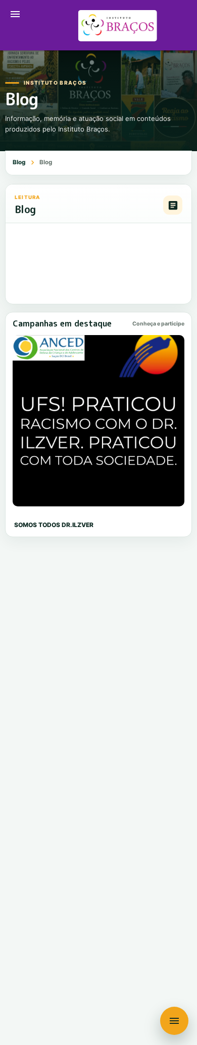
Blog (19, 162)
